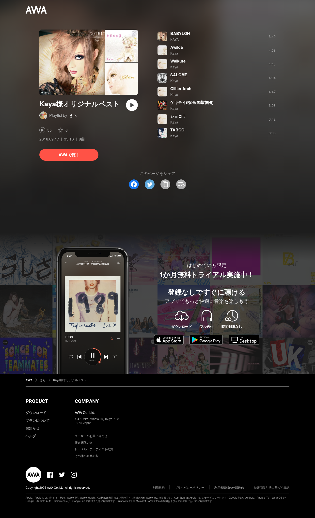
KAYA (174, 39)
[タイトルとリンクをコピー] (165, 184)
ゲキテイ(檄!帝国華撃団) (191, 102)
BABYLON (180, 33)
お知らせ (32, 427)
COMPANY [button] (87, 401)
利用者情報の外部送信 (229, 487)
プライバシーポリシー (189, 487)
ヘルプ (31, 435)
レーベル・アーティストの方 (94, 449)
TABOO (177, 130)
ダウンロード (36, 412)
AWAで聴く (69, 154)
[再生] (132, 105)
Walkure (178, 61)
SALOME (178, 75)
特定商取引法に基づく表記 (271, 487)
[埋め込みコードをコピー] (181, 184)
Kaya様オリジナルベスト (70, 380)
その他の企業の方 (86, 456)
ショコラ (178, 116)
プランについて (38, 420)
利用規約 (159, 487)
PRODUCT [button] (37, 401)
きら (73, 115)
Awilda (176, 47)
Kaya (174, 53)
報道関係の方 (84, 442)
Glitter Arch (180, 88)
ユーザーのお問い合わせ (91, 436)
